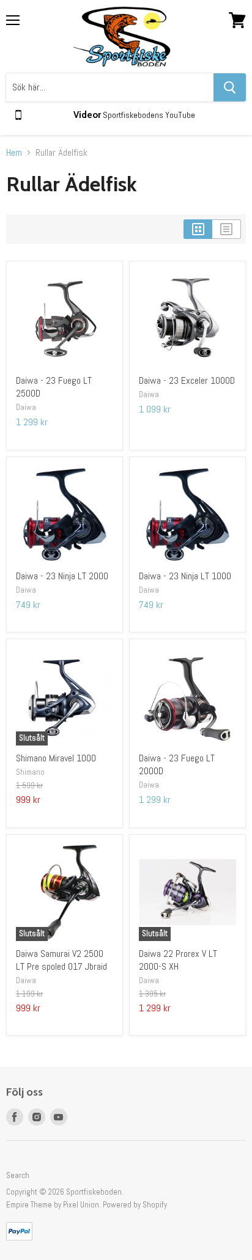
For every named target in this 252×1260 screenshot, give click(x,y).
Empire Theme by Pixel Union (52, 1205)
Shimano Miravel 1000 (56, 758)
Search (17, 1175)
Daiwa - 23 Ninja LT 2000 (62, 576)
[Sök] (229, 87)
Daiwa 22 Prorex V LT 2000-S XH (178, 960)
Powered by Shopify (135, 1205)
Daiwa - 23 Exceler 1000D (187, 380)
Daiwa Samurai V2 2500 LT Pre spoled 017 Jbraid (61, 960)
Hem (14, 152)
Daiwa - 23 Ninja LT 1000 (185, 576)
